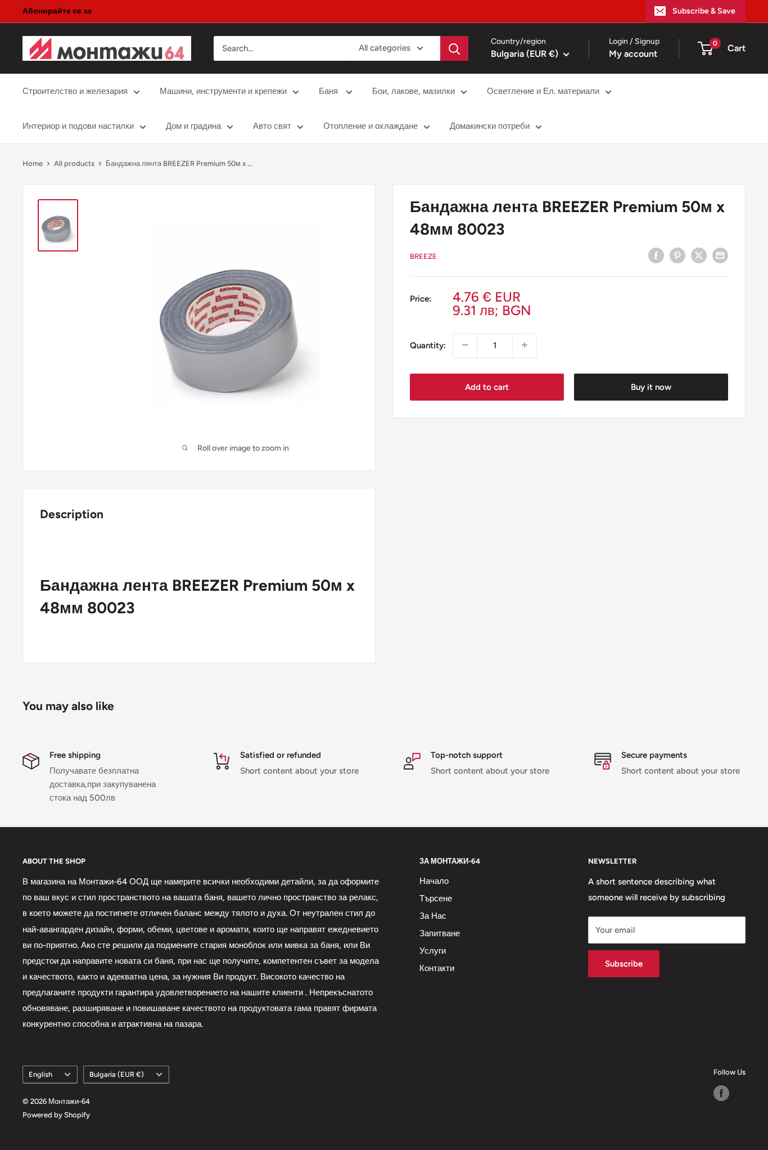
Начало (434, 881)
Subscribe (624, 964)
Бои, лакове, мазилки (413, 91)
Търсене (435, 898)
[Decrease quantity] (465, 345)
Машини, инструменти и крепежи (223, 91)
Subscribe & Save (703, 11)
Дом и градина (193, 126)
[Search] (454, 48)
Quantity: (428, 345)
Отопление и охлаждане (370, 126)
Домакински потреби (490, 126)
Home (32, 163)
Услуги (432, 951)
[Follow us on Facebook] (721, 1093)
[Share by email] (720, 255)
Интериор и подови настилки (78, 126)
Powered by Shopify (56, 1115)
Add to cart (487, 386)
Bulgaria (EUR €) (116, 1074)
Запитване (439, 933)
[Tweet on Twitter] (699, 255)
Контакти (436, 968)
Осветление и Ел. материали (543, 91)
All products (74, 163)
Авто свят (272, 126)
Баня (329, 91)
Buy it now (651, 386)
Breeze (423, 256)
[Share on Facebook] (656, 255)
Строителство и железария (75, 91)
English (40, 1074)
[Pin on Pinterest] (677, 255)
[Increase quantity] (524, 345)
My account (633, 53)
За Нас (432, 916)
